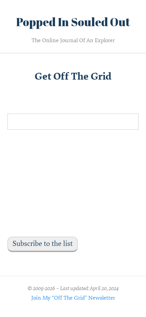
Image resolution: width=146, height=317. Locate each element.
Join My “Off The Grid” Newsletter (73, 298)
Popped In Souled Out (73, 22)
